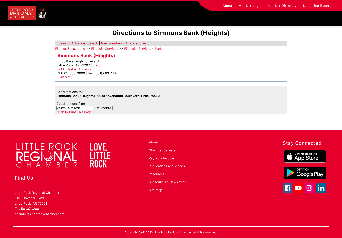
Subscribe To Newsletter (167, 182)
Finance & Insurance (70, 49)
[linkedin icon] (321, 192)
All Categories (136, 43)
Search (63, 43)
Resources (156, 174)
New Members (112, 43)
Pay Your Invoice (161, 158)
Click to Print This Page (74, 112)
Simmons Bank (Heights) (86, 55)
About (227, 6)
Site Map (155, 190)
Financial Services (104, 49)
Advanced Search (85, 43)
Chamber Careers (162, 150)
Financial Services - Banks (143, 49)
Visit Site (64, 77)
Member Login (250, 6)
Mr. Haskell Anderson (77, 69)
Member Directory (282, 6)
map (96, 65)
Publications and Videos (167, 166)
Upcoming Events (317, 6)
